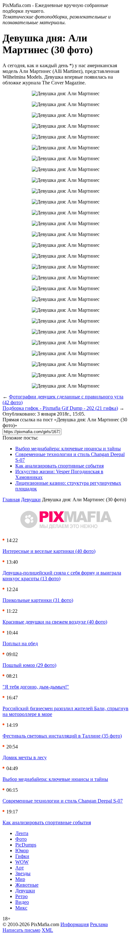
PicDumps (25, 844)
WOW (22, 862)
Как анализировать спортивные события (59, 465)
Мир (20, 879)
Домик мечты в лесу (25, 757)
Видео (22, 902)
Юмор (22, 850)
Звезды (23, 873)
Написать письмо (21, 930)
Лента (21, 833)
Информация (74, 924)
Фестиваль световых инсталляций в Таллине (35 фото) (62, 736)
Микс (21, 908)
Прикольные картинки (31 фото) (38, 600)
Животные (26, 885)
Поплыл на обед (20, 643)
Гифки (22, 856)
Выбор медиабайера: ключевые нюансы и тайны (68, 448)
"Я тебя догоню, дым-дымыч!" (36, 686)
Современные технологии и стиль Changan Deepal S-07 (63, 801)
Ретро (21, 896)
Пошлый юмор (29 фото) (29, 665)
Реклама (99, 924)
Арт (19, 867)
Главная (11, 499)
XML (47, 930)
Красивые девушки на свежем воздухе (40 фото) (55, 622)
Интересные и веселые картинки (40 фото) (49, 551)
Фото (21, 839)
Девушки (31, 499)
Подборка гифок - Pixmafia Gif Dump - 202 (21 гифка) (60, 408)
